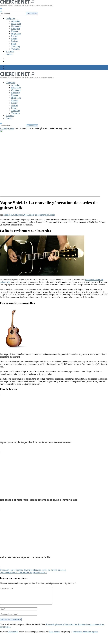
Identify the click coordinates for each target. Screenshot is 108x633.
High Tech (16, 33)
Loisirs (14, 39)
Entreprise (15, 28)
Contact (9, 54)
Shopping (15, 46)
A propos (10, 51)
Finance (14, 31)
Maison (14, 41)
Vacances (15, 49)
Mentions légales (90, 631)
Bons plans (16, 23)
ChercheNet (12, 631)
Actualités (15, 21)
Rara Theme (54, 631)
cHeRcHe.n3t (9, 215)
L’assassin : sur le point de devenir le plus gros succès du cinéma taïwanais (33, 570)
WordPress (77, 631)
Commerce (16, 26)
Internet (14, 36)
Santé (13, 44)
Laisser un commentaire (38, 215)
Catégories (10, 18)
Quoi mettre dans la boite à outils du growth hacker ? (23, 572)
